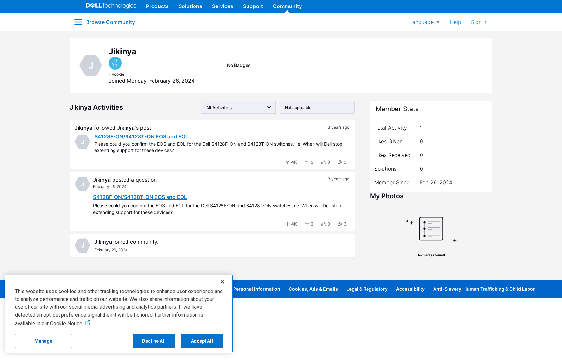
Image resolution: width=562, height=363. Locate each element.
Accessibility (410, 289)
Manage (43, 341)
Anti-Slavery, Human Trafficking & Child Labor (484, 289)
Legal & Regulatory (367, 289)
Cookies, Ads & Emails (313, 289)
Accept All (202, 341)
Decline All (154, 341)
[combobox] (238, 107)
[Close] (222, 282)
